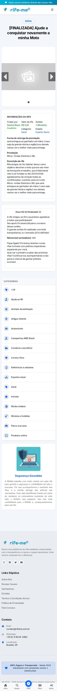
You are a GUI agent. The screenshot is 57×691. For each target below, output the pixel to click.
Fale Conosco (8, 607)
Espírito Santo (42, 132)
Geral (24, 132)
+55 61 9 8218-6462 (16, 637)
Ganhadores (8, 589)
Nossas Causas (9, 584)
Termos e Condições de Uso (16, 598)
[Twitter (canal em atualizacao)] (15, 562)
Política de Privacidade (13, 603)
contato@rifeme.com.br (18, 629)
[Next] (51, 77)
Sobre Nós (7, 579)
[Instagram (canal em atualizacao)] (4, 562)
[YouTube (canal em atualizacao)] (21, 562)
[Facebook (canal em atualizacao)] (9, 562)
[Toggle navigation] (52, 10)
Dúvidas (6, 593)
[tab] (29, 102)
